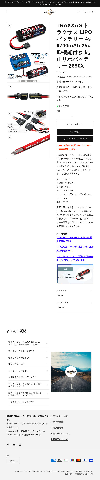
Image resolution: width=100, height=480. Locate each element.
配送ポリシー (88, 471)
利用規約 (79, 471)
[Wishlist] (89, 12)
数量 (58, 111)
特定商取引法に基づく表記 (84, 474)
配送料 (62, 76)
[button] (5, 12)
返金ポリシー (50, 471)
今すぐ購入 (75, 132)
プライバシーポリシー (65, 471)
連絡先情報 (69, 474)
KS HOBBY (24, 471)
